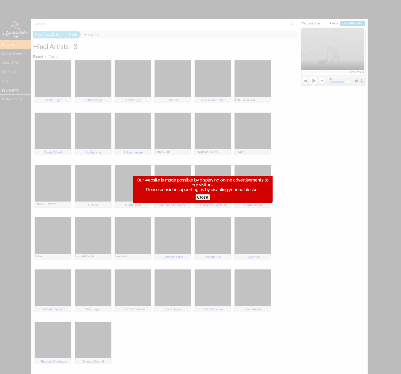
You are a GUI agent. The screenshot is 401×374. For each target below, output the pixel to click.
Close (202, 197)
